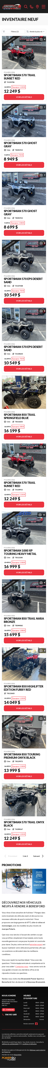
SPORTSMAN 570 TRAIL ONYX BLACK (24, 824)
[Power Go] (24, 1058)
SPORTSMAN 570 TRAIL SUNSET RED (19, 76)
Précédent (12, 856)
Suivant (36, 856)
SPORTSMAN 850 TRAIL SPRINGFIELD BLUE (19, 416)
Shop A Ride (17, 1055)
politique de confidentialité (10, 1044)
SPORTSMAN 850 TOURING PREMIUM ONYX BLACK (22, 756)
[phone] (31, 6)
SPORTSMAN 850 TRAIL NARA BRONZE (24, 620)
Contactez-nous (21, 966)
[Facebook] (36, 1023)
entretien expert (36, 944)
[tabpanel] (34, 1011)
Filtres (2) (15, 31)
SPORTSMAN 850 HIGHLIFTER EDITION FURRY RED (23, 688)
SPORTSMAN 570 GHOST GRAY (20, 144)
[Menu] (43, 6)
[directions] (37, 6)
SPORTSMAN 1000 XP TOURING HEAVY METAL (20, 552)
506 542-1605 (11, 1014)
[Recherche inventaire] (26, 6)
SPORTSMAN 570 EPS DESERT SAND (23, 280)
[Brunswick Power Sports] (12, 6)
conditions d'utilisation (29, 1044)
